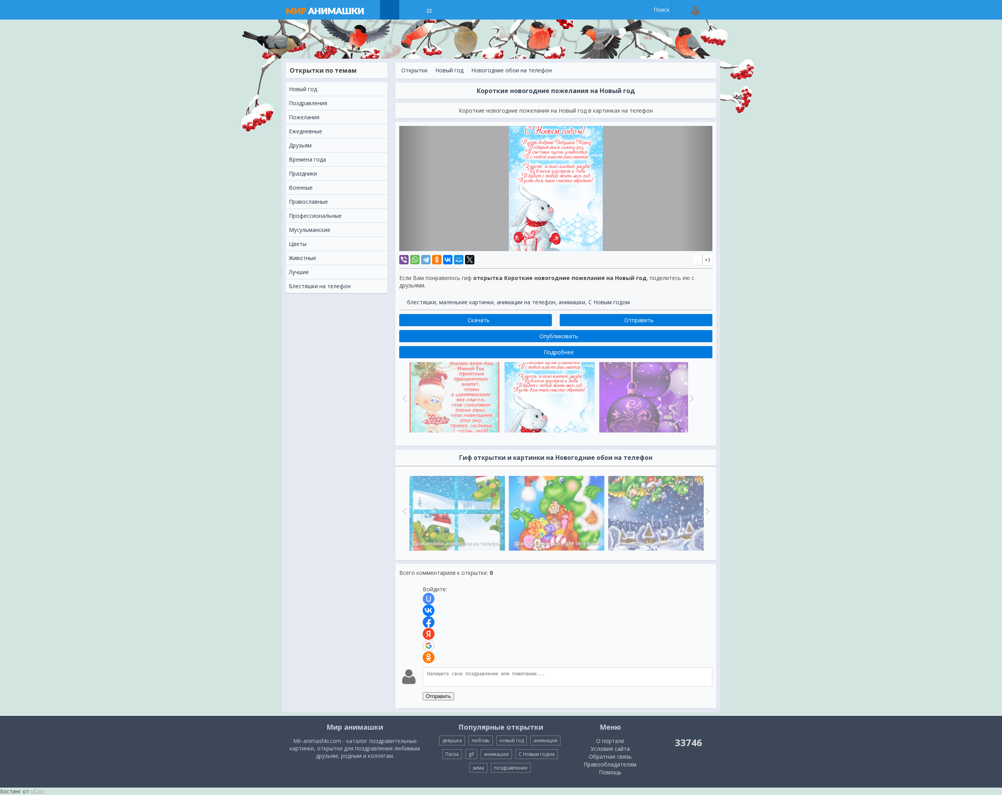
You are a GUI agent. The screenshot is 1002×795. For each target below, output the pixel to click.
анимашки (572, 302)
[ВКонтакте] (447, 259)
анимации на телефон (526, 302)
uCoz (37, 791)
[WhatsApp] (415, 259)
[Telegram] (426, 259)
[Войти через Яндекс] (428, 634)
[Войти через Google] (428, 645)
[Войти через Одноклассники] (428, 657)
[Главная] (333, 10)
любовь (481, 740)
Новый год (449, 70)
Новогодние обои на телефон (511, 70)
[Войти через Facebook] (428, 622)
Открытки (414, 70)
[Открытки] (389, 10)
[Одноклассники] (437, 259)
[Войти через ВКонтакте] (428, 610)
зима (478, 767)
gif (471, 754)
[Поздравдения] (448, 10)
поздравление (511, 767)
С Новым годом (609, 302)
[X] (469, 259)
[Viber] (404, 259)
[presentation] (403, 511)
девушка (452, 740)
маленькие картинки (466, 302)
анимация (545, 740)
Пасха (452, 754)
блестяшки (421, 302)
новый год (511, 740)
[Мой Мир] (458, 259)
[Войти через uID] (428, 599)
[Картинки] (409, 10)
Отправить (438, 696)
